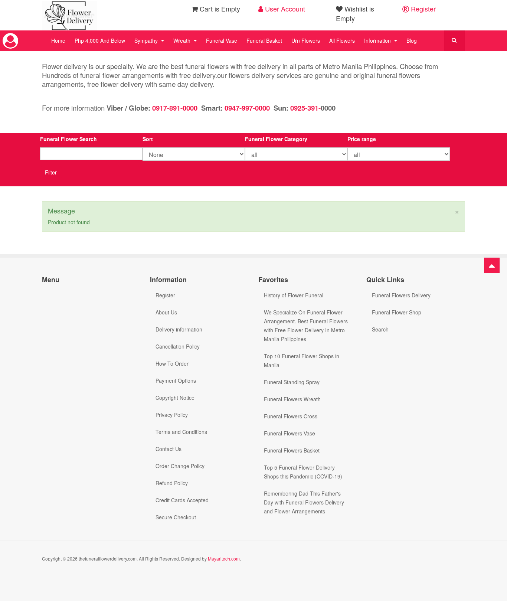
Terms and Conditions (181, 431)
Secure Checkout (176, 517)
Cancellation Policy (178, 346)
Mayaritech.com (224, 558)
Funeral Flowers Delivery (401, 295)
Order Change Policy (180, 466)
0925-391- (304, 108)
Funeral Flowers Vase (289, 433)
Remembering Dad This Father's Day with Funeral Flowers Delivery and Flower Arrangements (304, 502)
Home (58, 40)
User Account (284, 8)
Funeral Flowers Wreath (292, 399)
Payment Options (176, 380)
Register (422, 8)
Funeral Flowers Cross (290, 416)
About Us (166, 312)
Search (380, 329)
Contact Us (168, 449)
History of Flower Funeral (293, 295)
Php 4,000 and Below (100, 40)
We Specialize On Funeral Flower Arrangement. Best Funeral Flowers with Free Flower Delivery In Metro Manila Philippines (306, 325)
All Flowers (342, 40)
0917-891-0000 (174, 108)
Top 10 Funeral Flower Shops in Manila (301, 360)
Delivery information (179, 329)
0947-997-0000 (247, 108)
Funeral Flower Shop (396, 312)
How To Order (172, 363)
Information (378, 40)
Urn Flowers (305, 40)
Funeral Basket (264, 40)
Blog (411, 40)
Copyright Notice (175, 397)
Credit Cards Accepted (182, 500)
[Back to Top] (492, 265)
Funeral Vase (221, 40)
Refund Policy (172, 483)
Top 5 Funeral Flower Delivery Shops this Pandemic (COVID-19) (303, 472)
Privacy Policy (172, 414)
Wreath (182, 40)
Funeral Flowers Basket (292, 450)
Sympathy (146, 40)
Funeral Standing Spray (292, 382)
